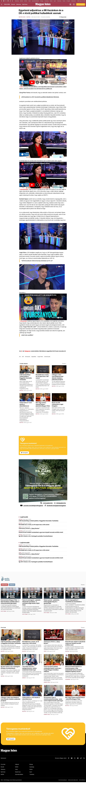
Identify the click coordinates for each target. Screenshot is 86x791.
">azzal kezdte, (23, 189)
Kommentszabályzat (63, 779)
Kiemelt (13, 4)
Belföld (21, 0)
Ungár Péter (40, 356)
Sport (55, 0)
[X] (6, 1)
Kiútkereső (73, 0)
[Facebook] (1, 1)
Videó (29, 0)
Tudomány (59, 0)
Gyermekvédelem (35, 0)
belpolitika (33, 356)
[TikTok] (10, 1)
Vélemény (17, 0)
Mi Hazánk (27, 356)
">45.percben (23, 321)
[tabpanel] (43, 602)
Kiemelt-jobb (47, 356)
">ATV (21, 86)
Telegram (27, 351)
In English (68, 0)
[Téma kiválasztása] (70, 4)
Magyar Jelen (22, 16)
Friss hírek (3, 764)
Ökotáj (64, 0)
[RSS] (12, 1)
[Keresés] (74, 4)
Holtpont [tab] (12, 584)
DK (20, 356)
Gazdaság (47, 0)
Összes (64, 363)
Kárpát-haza (18, 771)
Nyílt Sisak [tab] (4, 584)
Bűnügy (41, 0)
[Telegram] (8, 1)
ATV (23, 356)
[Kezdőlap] (43, 4)
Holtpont (17, 764)
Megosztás (63, 17)
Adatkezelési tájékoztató (73, 779)
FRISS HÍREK (7, 4)
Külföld (25, 0)
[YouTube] (4, 1)
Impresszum (3, 758)
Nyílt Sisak (24, 4)
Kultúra (51, 0)
